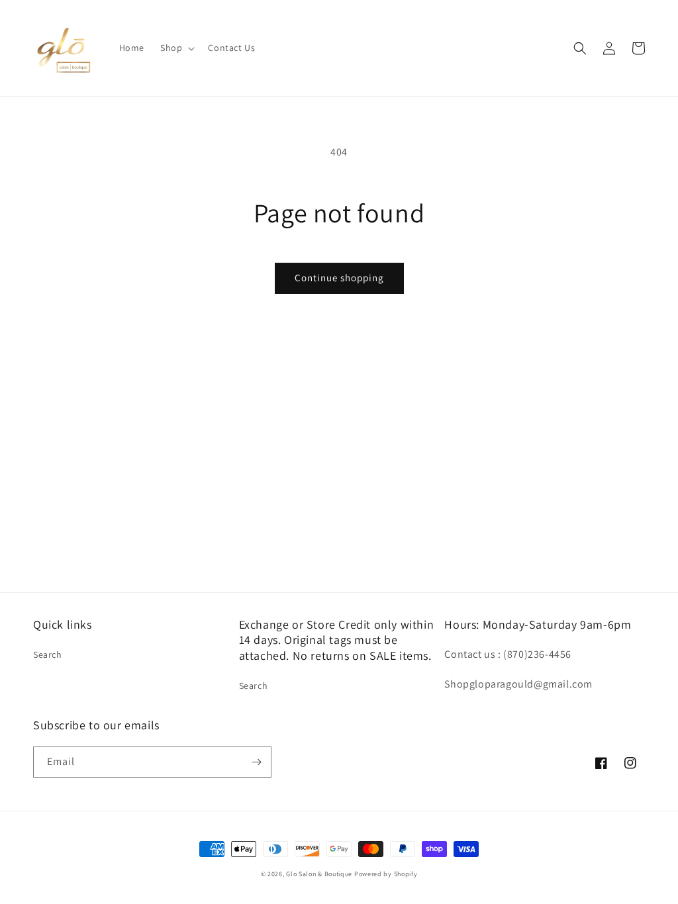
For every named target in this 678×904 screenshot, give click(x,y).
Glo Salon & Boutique (319, 874)
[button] (176, 48)
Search (47, 654)
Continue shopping (339, 277)
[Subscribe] (256, 762)
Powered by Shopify (386, 874)
